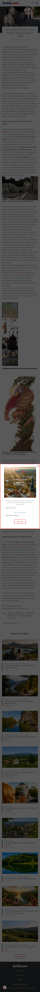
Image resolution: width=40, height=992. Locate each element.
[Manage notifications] (4, 987)
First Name (20, 504)
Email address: (20, 512)
